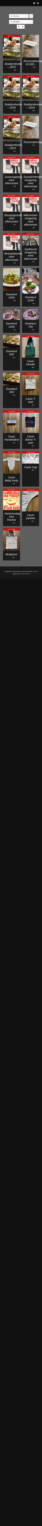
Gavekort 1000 (11, 325)
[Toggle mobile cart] (34, 3)
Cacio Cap (30, 467)
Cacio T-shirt (30, 400)
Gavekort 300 (11, 390)
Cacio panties (30, 516)
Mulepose (11, 554)
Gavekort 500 (11, 353)
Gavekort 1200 (30, 299)
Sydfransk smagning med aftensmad (30, 254)
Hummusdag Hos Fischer (12, 516)
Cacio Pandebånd (11, 438)
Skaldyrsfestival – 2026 (14, 106)
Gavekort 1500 (11, 296)
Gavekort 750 (30, 325)
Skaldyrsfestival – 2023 (14, 146)
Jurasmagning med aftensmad (13, 180)
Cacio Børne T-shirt (30, 439)
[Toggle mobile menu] (38, 3)
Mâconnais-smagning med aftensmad (31, 220)
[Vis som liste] (23, 27)
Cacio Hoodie (30, 363)
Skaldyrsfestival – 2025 (14, 65)
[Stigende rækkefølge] (31, 16)
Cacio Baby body (11, 479)
